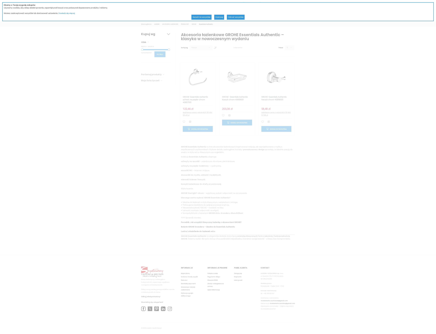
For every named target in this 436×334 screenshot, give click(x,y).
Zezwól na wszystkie (201, 17)
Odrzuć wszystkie (235, 17)
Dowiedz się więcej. (66, 13)
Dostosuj (219, 17)
